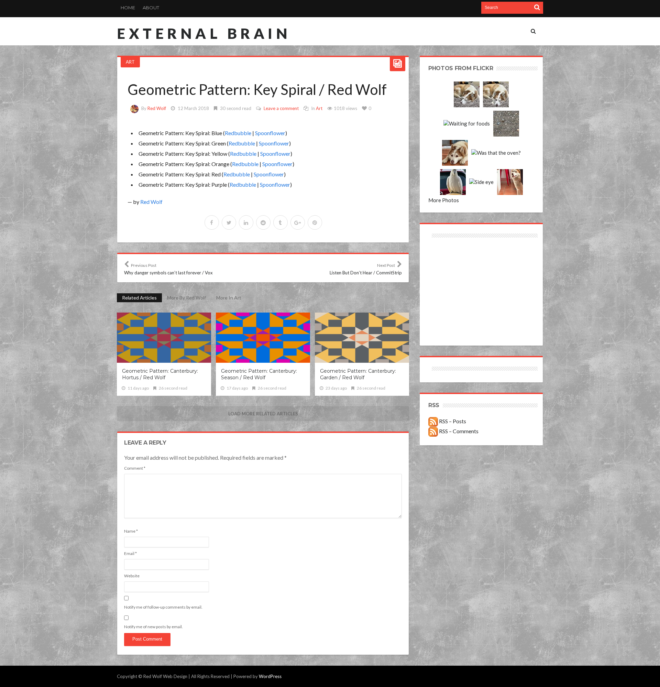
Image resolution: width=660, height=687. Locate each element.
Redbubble (238, 133)
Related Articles (139, 298)
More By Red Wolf (186, 298)
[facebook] (212, 222)
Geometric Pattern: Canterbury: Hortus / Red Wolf (160, 374)
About (151, 7)
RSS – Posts (452, 421)
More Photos (443, 200)
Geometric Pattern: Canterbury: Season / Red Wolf (259, 374)
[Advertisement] (454, 263)
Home (128, 7)
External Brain (204, 33)
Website (132, 575)
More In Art (228, 298)
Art (130, 62)
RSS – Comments (458, 431)
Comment (134, 468)
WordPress (270, 676)
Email (130, 553)
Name (131, 531)
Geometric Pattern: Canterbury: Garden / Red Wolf (358, 374)
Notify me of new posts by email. (153, 626)
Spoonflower (270, 133)
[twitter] (229, 222)
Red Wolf (156, 108)
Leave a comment (281, 108)
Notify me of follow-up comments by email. (163, 607)
